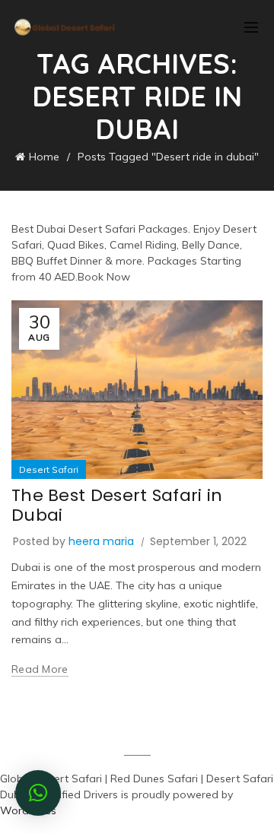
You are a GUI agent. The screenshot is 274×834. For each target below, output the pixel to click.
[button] (38, 793)
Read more (39, 669)
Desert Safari (48, 469)
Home (44, 156)
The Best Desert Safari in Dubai (117, 505)
